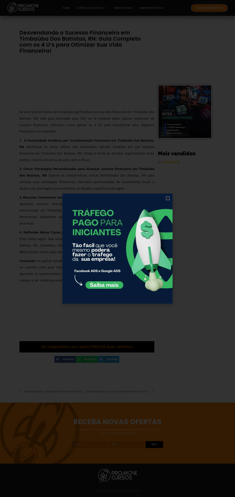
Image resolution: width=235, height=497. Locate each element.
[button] (168, 198)
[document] (117, 248)
